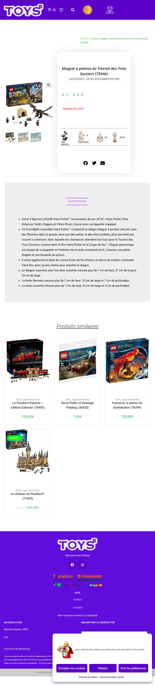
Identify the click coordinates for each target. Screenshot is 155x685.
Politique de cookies (88, 677)
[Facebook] (72, 564)
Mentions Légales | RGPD (112, 677)
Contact (78, 599)
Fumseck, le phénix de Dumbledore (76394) (127, 405)
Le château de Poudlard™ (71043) (28, 496)
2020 (68, 399)
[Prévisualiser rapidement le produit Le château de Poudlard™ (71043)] (48, 435)
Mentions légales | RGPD (16, 629)
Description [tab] (77, 201)
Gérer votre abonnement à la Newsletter (77, 615)
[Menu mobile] (60, 9)
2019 (89, 78)
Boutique (94, 38)
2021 (118, 399)
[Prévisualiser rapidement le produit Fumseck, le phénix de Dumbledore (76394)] (148, 344)
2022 (18, 399)
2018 (18, 490)
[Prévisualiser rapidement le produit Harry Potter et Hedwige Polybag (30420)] (98, 344)
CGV (6, 637)
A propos (77, 607)
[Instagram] (82, 564)
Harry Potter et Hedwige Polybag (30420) (77, 405)
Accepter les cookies (71, 668)
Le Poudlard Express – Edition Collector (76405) (28, 405)
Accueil (84, 38)
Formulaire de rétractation (17, 649)
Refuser (103, 668)
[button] (73, 10)
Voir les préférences (133, 668)
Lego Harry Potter (106, 78)
